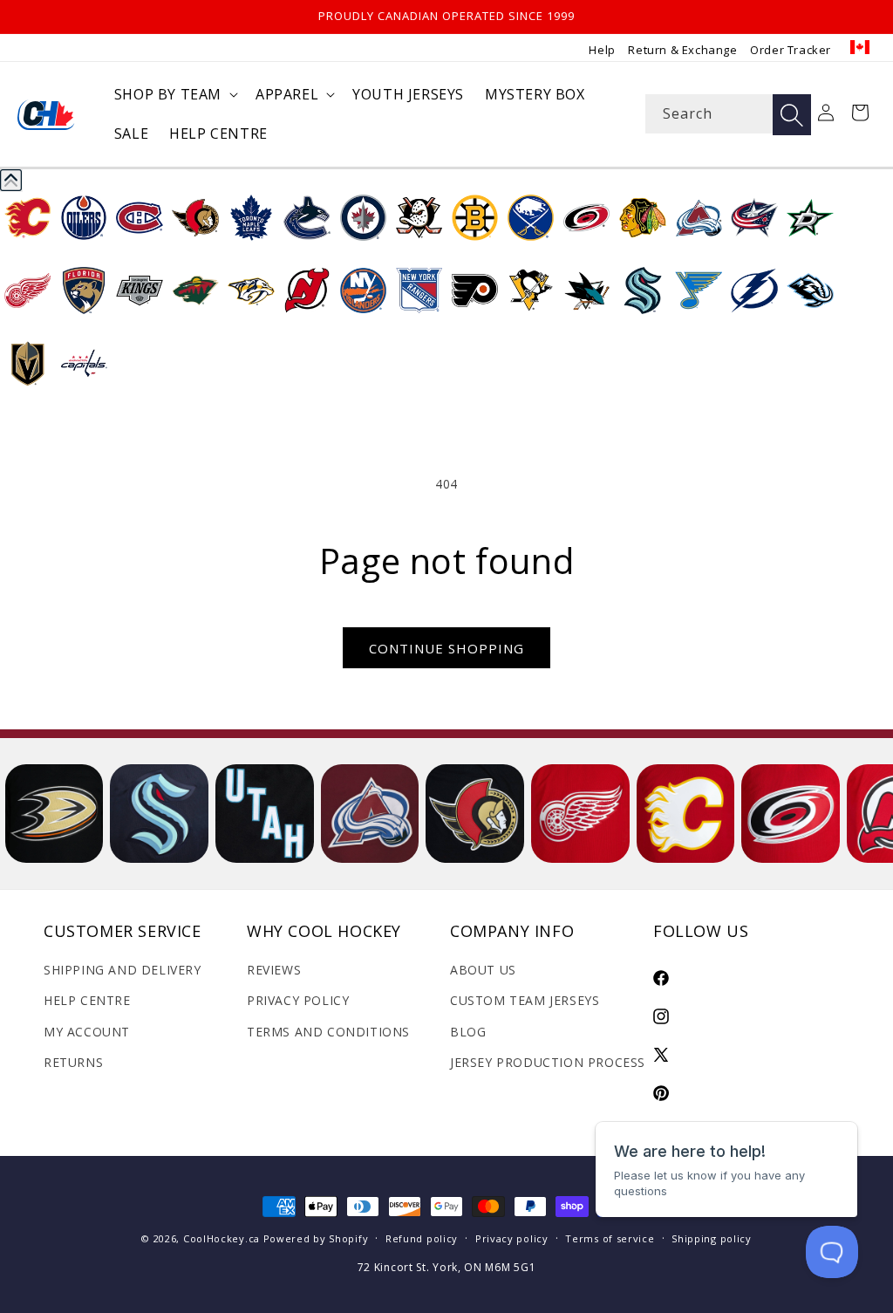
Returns (73, 1062)
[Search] (792, 114)
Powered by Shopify (316, 1238)
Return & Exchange (682, 50)
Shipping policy (711, 1238)
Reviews (274, 969)
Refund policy (421, 1238)
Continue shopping (446, 648)
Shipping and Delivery (122, 969)
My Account (87, 1031)
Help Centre (87, 1000)
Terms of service (609, 1238)
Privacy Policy (298, 1000)
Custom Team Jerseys (524, 1000)
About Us (483, 969)
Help (602, 50)
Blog (468, 1031)
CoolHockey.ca (221, 1238)
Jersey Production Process (547, 1062)
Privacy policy (512, 1238)
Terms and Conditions (328, 1031)
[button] (174, 94)
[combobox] (727, 113)
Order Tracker (790, 50)
